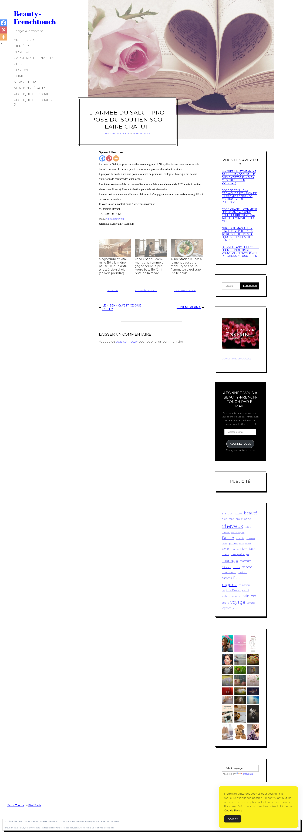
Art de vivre (25, 40)
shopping (236, 596)
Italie (241, 544)
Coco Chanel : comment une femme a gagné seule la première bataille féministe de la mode (149, 266)
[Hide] (1, 43)
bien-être (228, 519)
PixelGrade (34, 805)
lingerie (235, 549)
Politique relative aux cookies (99, 827)
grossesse (250, 538)
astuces (239, 513)
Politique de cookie (32, 94)
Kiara (135, 133)
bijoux (239, 519)
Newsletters (25, 82)
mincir (236, 567)
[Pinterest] (109, 158)
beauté (250, 513)
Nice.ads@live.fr (114, 218)
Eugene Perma (189, 307)
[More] (116, 158)
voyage (237, 602)
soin (246, 596)
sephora (226, 596)
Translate (248, 773)
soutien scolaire (186, 290)
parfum (242, 572)
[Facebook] (102, 158)
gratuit (113, 290)
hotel (224, 543)
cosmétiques (237, 532)
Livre (244, 549)
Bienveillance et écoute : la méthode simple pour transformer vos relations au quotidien (240, 252)
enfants (240, 538)
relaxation (244, 585)
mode (247, 567)
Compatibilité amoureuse (236, 358)
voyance (226, 608)
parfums (227, 577)
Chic (18, 64)
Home (19, 76)
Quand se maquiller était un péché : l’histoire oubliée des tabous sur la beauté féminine (237, 234)
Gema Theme (15, 805)
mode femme (229, 572)
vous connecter (127, 341)
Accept (233, 819)
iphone (233, 543)
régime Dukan (231, 590)
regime (229, 584)
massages (245, 560)
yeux (235, 608)
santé (245, 590)
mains (225, 554)
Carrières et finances (34, 58)
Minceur (226, 567)
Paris (237, 578)
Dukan (228, 537)
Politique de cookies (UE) (33, 102)
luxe (252, 549)
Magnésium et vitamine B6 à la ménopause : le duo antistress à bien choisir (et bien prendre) (113, 266)
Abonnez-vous (240, 443)
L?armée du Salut (146, 290)
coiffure (248, 527)
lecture (225, 549)
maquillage (240, 554)
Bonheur (22, 52)
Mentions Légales (30, 88)
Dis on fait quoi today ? (117, 133)
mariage (230, 560)
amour (227, 513)
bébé (247, 519)
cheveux (232, 526)
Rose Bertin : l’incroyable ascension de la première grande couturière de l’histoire (239, 196)
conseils (226, 532)
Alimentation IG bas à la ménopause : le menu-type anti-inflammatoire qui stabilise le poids (187, 266)
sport (225, 602)
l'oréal (248, 543)
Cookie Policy (233, 810)
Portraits (23, 70)
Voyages (251, 603)
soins (253, 596)
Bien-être (22, 46)
